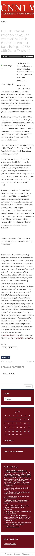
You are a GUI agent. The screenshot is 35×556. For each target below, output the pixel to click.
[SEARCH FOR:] (17, 399)
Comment (28, 386)
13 (9, 427)
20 (9, 431)
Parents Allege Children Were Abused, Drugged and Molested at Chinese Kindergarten (16, 507)
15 (17, 427)
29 (17, 435)
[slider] (30, 56)
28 (13, 435)
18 (28, 427)
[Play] (3, 56)
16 (21, 427)
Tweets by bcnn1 (10, 544)
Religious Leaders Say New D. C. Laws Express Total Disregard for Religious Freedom (16, 501)
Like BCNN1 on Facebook (13, 451)
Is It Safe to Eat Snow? (13, 527)
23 (21, 431)
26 (5, 435)
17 (25, 427)
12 (5, 427)
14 (13, 427)
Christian (6, 357)
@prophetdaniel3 (17, 338)
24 (25, 431)
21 (13, 431)
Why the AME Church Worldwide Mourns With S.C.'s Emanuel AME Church (17, 523)
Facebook (30, 338)
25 (28, 431)
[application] (17, 56)
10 (25, 423)
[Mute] (27, 56)
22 (17, 431)
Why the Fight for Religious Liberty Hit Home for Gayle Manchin (17, 493)
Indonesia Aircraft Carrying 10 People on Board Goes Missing (17, 512)
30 (21, 435)
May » (11, 440)
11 (28, 423)
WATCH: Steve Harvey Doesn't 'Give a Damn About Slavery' (16, 497)
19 (5, 431)
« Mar (6, 440)
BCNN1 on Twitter (11, 539)
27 (9, 435)
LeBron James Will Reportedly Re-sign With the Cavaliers (16, 489)
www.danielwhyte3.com (11, 335)
